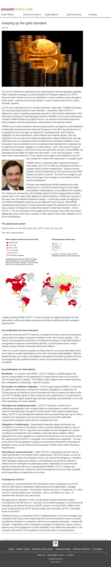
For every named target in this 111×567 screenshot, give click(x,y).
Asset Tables (7, 14)
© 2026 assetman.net (55, 559)
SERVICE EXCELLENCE (42, 549)
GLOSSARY (97, 549)
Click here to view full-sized (12, 233)
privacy (53, 562)
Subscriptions (51, 14)
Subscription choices (56, 555)
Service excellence (32, 14)
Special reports (74, 14)
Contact (70, 555)
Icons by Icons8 (56, 565)
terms (59, 562)
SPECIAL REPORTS (81, 549)
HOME (11, 549)
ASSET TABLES (23, 549)
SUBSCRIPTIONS (63, 549)
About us (41, 555)
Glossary (93, 14)
